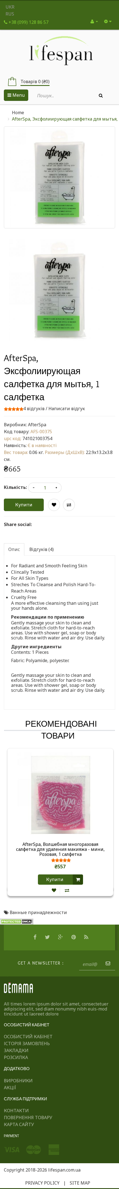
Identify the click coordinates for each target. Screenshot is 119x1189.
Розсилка (16, 1057)
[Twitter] (48, 937)
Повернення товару (28, 1117)
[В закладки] (54, 890)
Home (18, 112)
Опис (14, 549)
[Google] (61, 937)
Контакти (16, 1111)
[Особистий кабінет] (94, 21)
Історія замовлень (27, 1043)
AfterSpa (37, 425)
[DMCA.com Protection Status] (16, 921)
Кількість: (15, 487)
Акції (10, 1088)
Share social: (18, 524)
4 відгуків (34, 408)
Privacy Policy (42, 1183)
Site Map (80, 1183)
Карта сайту (19, 1124)
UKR (10, 7)
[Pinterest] (74, 937)
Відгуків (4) (41, 549)
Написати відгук (66, 408)
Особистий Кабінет (28, 1037)
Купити (23, 505)
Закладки (16, 1050)
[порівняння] (67, 890)
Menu (18, 95)
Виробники (18, 1081)
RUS (10, 14)
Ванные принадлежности (38, 912)
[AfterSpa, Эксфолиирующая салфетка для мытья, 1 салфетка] (59, 290)
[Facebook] (36, 937)
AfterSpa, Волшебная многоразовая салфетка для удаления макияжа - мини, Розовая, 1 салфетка (60, 849)
